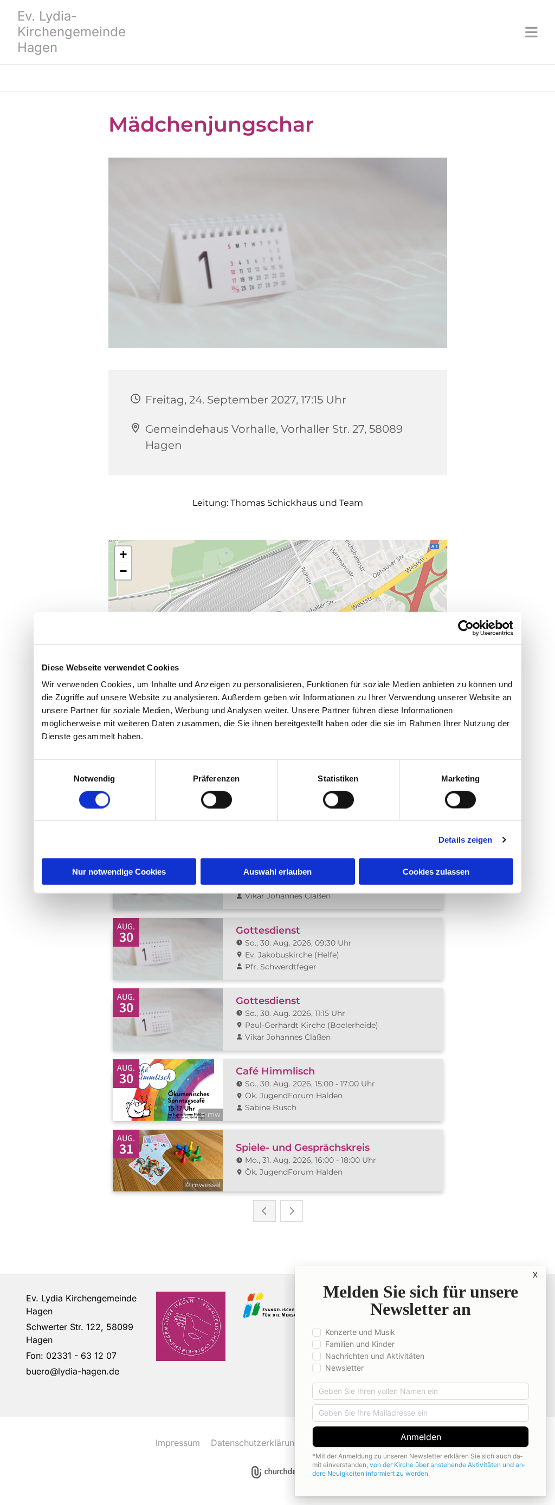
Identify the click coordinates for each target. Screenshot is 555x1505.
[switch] (216, 799)
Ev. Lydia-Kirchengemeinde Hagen (71, 31)
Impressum (178, 1442)
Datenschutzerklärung (255, 1442)
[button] (342, 32)
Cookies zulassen (436, 871)
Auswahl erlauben (277, 871)
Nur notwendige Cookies (119, 871)
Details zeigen (465, 839)
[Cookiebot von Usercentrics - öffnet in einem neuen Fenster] (465, 628)
